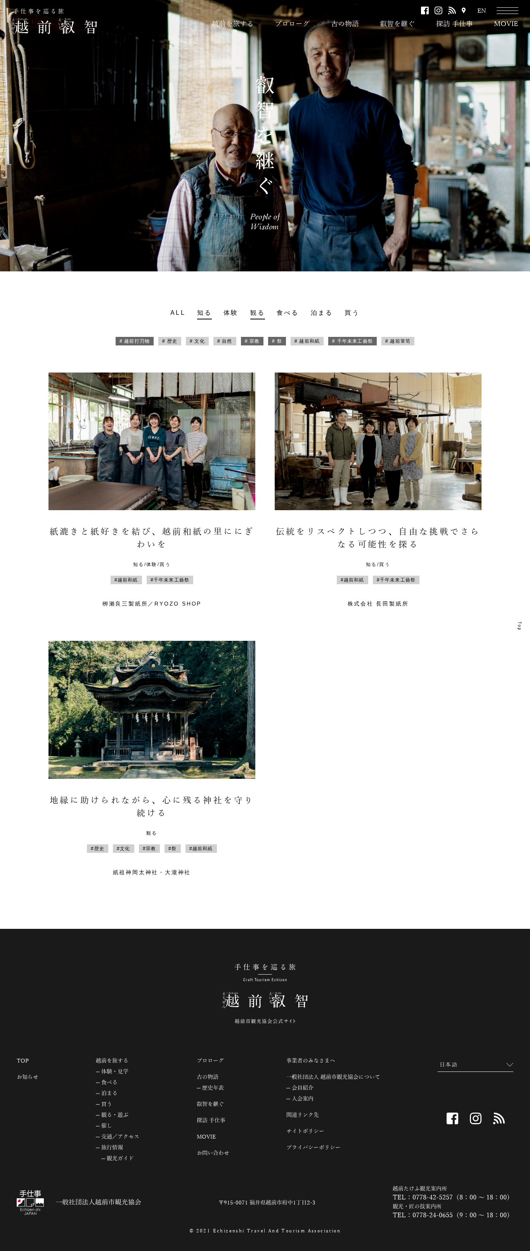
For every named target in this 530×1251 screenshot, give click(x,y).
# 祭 (277, 341)
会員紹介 (302, 1088)
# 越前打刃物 (135, 341)
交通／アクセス (120, 1137)
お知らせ (27, 1077)
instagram (438, 10)
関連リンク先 (302, 1115)
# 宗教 (252, 341)
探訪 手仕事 (454, 24)
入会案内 (302, 1099)
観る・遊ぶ (114, 1115)
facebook (425, 10)
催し (106, 1126)
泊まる (322, 312)
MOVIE (506, 24)
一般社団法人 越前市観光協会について (333, 1077)
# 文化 (197, 341)
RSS (452, 10)
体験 (230, 312)
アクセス (464, 11)
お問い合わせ (213, 1153)
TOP (23, 1061)
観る (257, 312)
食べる (288, 312)
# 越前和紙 (307, 341)
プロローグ (292, 24)
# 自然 (224, 341)
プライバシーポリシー (313, 1148)
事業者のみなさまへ (310, 1061)
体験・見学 (114, 1072)
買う (352, 312)
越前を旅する (233, 24)
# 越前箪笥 (397, 341)
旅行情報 (112, 1148)
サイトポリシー (305, 1131)
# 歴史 (169, 341)
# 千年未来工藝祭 (352, 341)
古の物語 (345, 24)
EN (481, 11)
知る (204, 312)
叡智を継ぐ (397, 24)
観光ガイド (120, 1158)
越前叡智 (54, 21)
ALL (177, 312)
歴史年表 (213, 1088)
